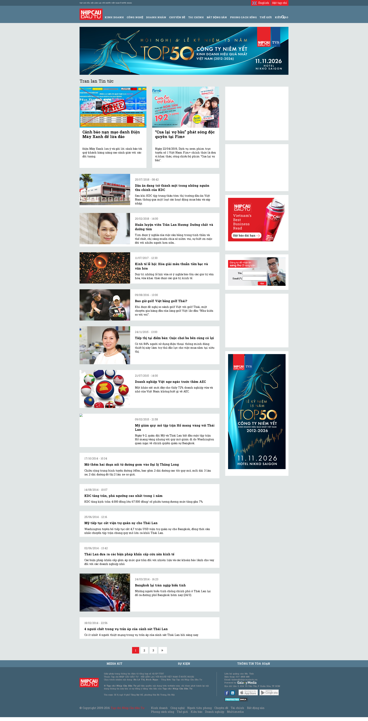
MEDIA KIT (114, 663)
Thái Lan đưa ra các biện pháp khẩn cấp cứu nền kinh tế (129, 554)
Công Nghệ (135, 17)
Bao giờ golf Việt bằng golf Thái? (161, 301)
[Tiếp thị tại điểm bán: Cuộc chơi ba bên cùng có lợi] (105, 345)
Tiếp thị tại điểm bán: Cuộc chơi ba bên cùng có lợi (174, 338)
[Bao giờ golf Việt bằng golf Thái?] (105, 305)
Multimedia (235, 712)
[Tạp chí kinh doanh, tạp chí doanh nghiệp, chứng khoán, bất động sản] (91, 14)
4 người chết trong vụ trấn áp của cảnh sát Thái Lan (126, 629)
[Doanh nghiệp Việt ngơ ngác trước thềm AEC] (105, 389)
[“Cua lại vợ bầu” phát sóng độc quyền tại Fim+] (185, 107)
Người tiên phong (199, 708)
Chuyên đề (177, 17)
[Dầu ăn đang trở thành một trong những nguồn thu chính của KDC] (105, 189)
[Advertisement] (257, 320)
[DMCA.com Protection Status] (236, 699)
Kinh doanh (159, 708)
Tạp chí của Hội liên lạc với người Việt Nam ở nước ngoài (106, 3)
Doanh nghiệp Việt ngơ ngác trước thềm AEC (170, 382)
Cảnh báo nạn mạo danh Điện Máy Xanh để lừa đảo (111, 134)
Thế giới (266, 17)
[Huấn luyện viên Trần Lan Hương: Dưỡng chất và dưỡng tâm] (105, 228)
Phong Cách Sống (243, 17)
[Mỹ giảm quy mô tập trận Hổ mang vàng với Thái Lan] (105, 415)
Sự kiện (184, 663)
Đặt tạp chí (279, 3)
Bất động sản (217, 17)
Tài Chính (196, 17)
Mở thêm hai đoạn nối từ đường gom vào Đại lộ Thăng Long (131, 464)
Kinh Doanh (114, 17)
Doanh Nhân (156, 17)
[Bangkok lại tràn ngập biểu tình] (105, 593)
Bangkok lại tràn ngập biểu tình (160, 585)
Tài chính (237, 708)
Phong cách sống (162, 712)
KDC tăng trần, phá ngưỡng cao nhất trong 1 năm (123, 496)
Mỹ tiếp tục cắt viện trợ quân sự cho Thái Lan (121, 523)
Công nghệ (177, 708)
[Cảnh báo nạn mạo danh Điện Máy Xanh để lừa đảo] (113, 107)
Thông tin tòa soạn (253, 663)
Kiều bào (196, 712)
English (263, 3)
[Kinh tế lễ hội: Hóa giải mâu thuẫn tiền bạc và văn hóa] (105, 268)
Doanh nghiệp (214, 712)
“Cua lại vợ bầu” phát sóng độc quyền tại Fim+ (185, 134)
